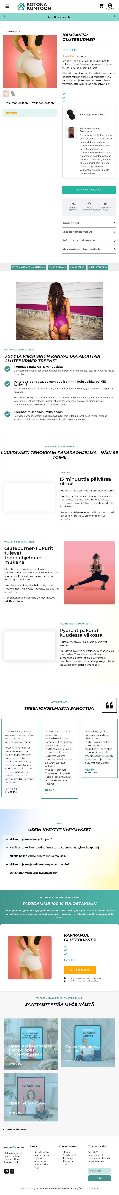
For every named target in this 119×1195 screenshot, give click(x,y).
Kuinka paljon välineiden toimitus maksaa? (37, 856)
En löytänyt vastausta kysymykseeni (33, 872)
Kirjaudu (110, 8)
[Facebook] (6, 1171)
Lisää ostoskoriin (89, 189)
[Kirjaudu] (110, 5)
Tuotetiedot (70, 223)
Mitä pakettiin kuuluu (77, 231)
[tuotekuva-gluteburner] (30, 61)
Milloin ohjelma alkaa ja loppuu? (30, 839)
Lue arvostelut (82, 56)
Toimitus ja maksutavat (78, 240)
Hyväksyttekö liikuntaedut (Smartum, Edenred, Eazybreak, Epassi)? (54, 847)
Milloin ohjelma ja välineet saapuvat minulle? (39, 864)
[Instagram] (12, 1171)
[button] (4, 15)
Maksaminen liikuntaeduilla (81, 249)
